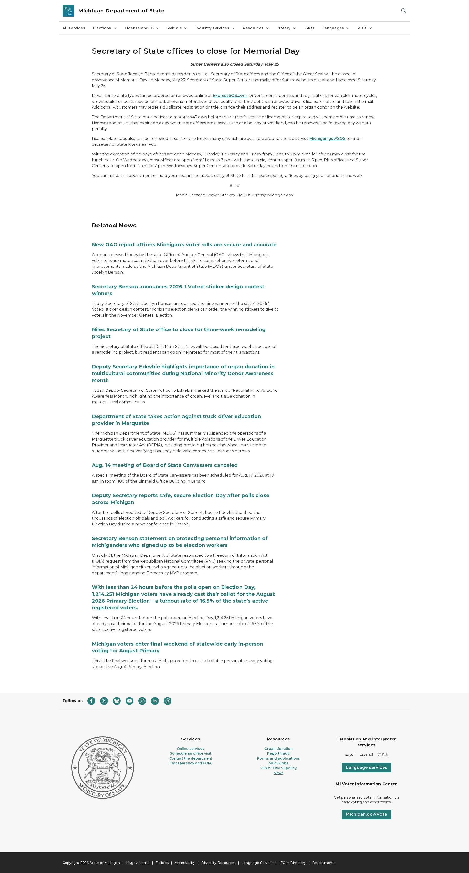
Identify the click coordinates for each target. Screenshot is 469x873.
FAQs (309, 28)
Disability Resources (218, 863)
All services (74, 28)
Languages (333, 28)
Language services (366, 767)
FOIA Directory (293, 863)
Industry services (212, 28)
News (279, 773)
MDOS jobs (278, 763)
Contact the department (190, 758)
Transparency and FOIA (191, 763)
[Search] (403, 11)
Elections (102, 28)
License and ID (139, 28)
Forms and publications (278, 758)
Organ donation (278, 748)
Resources (253, 28)
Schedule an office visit (190, 753)
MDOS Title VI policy (278, 768)
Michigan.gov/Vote (366, 814)
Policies (162, 863)
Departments (323, 863)
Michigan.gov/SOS (327, 138)
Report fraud (278, 753)
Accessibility (185, 863)
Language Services (258, 863)
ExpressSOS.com (230, 95)
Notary (284, 28)
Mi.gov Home (137, 863)
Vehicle (175, 28)
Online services (190, 748)
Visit (362, 28)
